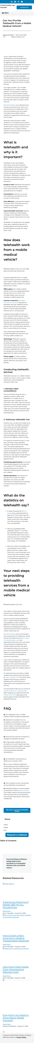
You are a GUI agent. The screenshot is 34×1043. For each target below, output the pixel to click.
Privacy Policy (21, 1037)
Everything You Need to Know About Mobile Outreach (16, 1018)
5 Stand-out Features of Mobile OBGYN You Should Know (15, 905)
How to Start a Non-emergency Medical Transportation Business (16, 938)
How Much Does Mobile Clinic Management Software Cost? (16, 969)
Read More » (7, 911)
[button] (5, 13)
